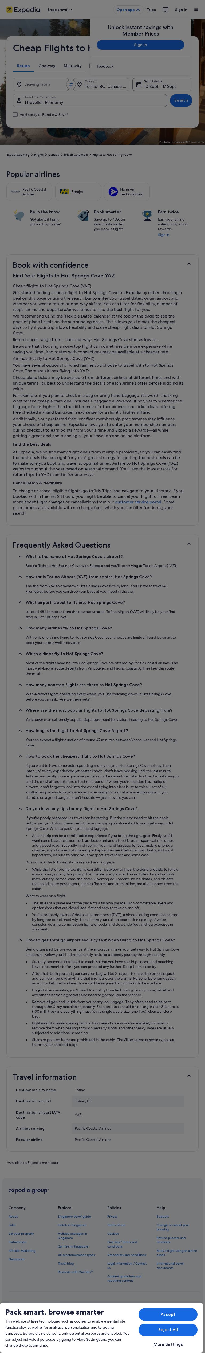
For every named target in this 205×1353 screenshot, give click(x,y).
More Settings (168, 1344)
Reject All (168, 1329)
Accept (168, 1314)
